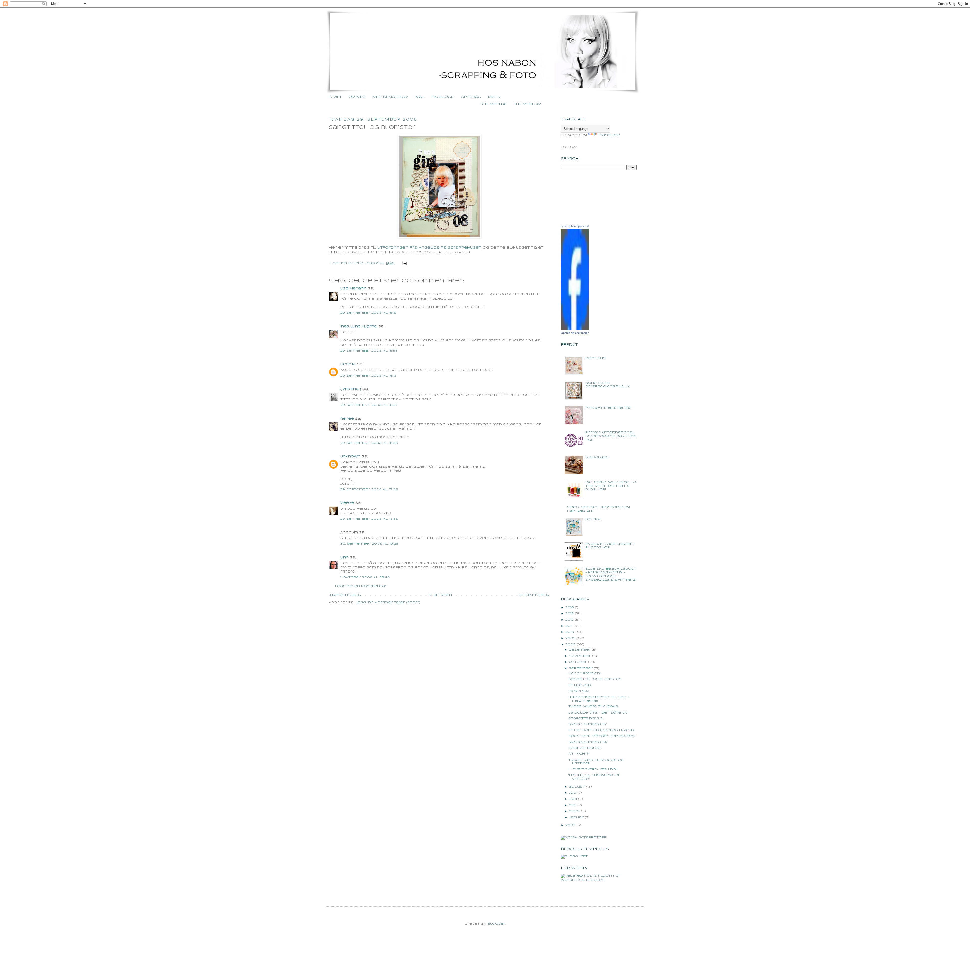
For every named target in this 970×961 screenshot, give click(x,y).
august (577, 786)
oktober (578, 662)
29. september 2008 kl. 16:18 (368, 375)
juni (573, 799)
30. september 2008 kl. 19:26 (369, 543)
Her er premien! (584, 673)
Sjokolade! (597, 457)
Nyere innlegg (345, 595)
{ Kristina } (350, 389)
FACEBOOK (443, 97)
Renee (347, 418)
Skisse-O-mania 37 (587, 724)
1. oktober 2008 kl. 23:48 (365, 577)
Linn (344, 557)
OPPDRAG (471, 97)
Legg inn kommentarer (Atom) (388, 602)
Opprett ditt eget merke (575, 332)
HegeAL (348, 364)
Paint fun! (596, 358)
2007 (570, 825)
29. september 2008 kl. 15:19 (368, 312)
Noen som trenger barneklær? (601, 736)
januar (576, 817)
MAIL (420, 97)
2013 (569, 613)
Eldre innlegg (534, 595)
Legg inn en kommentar (361, 586)
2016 (569, 607)
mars (574, 811)
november (580, 656)
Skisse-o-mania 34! (588, 742)
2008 (570, 644)
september (581, 668)
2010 (569, 632)
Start (335, 97)
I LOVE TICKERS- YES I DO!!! (593, 769)
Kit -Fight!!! (578, 753)
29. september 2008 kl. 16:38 (369, 443)
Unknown (350, 456)
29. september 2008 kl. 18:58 (369, 518)
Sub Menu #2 (527, 104)
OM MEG (357, 97)
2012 (569, 619)
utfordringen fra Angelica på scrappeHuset (429, 247)
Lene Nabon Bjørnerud (575, 226)
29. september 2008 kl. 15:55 (369, 350)
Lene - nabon (367, 263)
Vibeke (347, 502)
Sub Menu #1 (493, 104)
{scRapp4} (578, 691)
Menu (494, 97)
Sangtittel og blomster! (594, 679)
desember (580, 649)
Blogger (496, 923)
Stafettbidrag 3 (585, 718)
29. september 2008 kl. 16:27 (368, 405)
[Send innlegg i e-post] (404, 263)
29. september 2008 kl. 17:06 (369, 489)
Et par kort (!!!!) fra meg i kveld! (601, 730)
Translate (609, 135)
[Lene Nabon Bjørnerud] (575, 329)
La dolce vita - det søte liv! (598, 712)
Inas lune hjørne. (358, 326)
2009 (570, 638)
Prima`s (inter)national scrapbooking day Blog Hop (610, 436)
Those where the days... (593, 706)
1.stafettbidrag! (584, 748)
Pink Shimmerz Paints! (608, 407)
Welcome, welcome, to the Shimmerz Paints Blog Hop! (610, 486)
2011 (568, 626)
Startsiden (440, 595)
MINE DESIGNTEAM (390, 97)
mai (572, 805)
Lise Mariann (353, 288)
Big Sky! (593, 519)
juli (572, 792)
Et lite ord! (580, 685)
